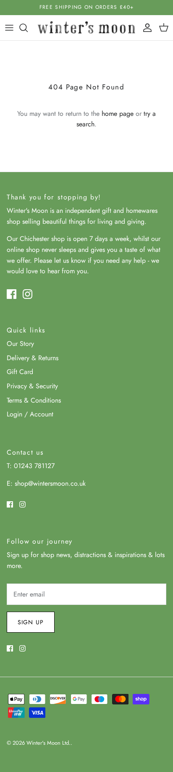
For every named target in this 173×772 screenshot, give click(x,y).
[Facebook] (11, 294)
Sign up (31, 622)
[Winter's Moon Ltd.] (86, 27)
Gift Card (20, 372)
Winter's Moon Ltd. (48, 743)
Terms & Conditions (34, 400)
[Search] (27, 27)
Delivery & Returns (32, 358)
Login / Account (30, 414)
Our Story (20, 343)
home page (118, 113)
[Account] (145, 27)
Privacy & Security (32, 386)
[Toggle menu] (9, 27)
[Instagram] (27, 294)
